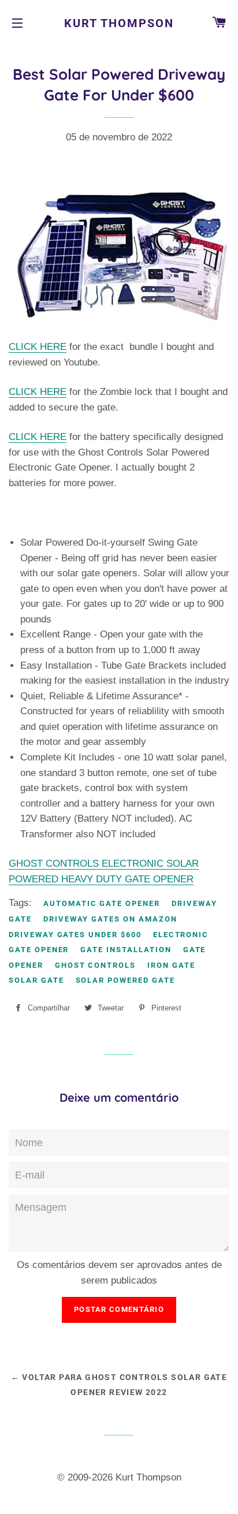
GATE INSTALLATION (125, 949)
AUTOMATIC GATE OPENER (101, 903)
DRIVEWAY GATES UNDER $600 (75, 934)
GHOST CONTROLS (95, 965)
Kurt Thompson (119, 23)
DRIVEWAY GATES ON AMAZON (110, 919)
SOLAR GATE (36, 980)
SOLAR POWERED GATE (125, 980)
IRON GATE (171, 965)
